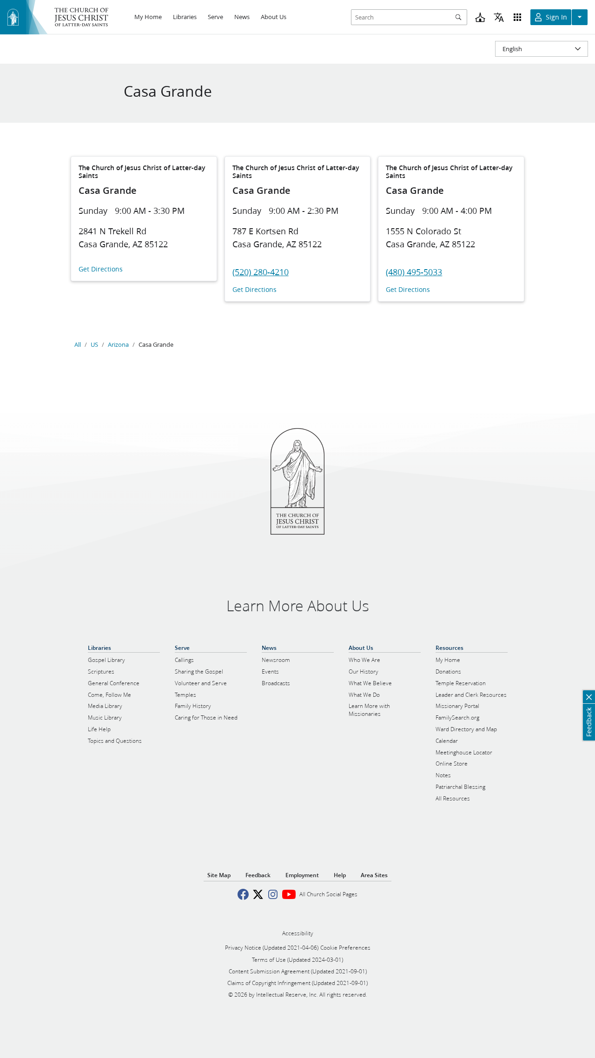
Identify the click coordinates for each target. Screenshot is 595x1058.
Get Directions (101, 269)
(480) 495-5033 (414, 272)
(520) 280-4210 (260, 272)
